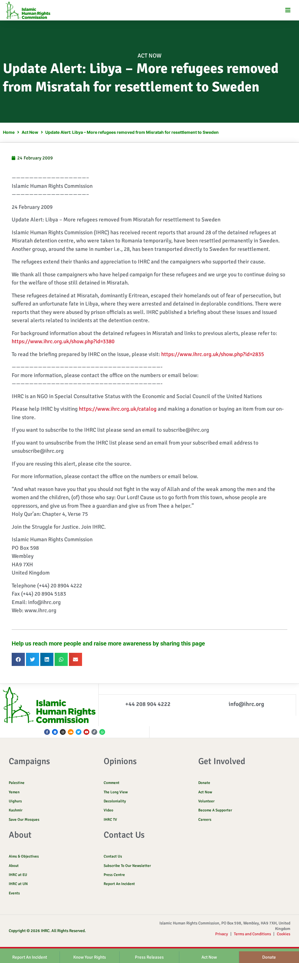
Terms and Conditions (252, 933)
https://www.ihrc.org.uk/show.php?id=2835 (212, 354)
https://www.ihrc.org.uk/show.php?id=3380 (63, 341)
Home (9, 132)
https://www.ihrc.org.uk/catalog (118, 408)
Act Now (149, 55)
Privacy (221, 933)
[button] (288, 10)
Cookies (283, 933)
